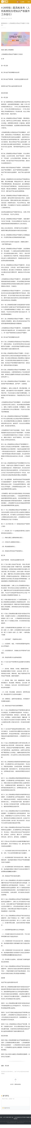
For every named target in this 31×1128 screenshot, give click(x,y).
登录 (3, 1108)
